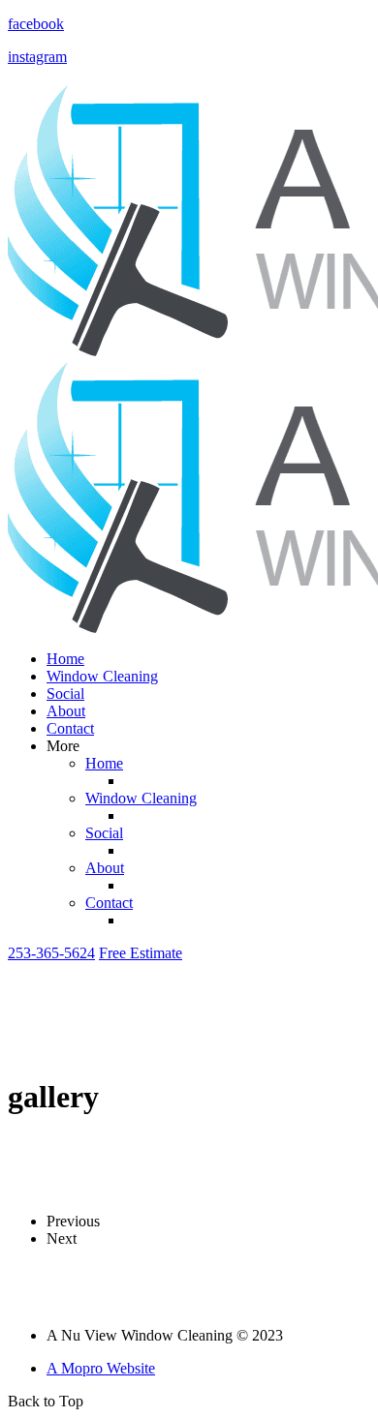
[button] (51, 953)
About (66, 711)
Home (65, 658)
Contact (70, 728)
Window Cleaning (102, 676)
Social (65, 693)
